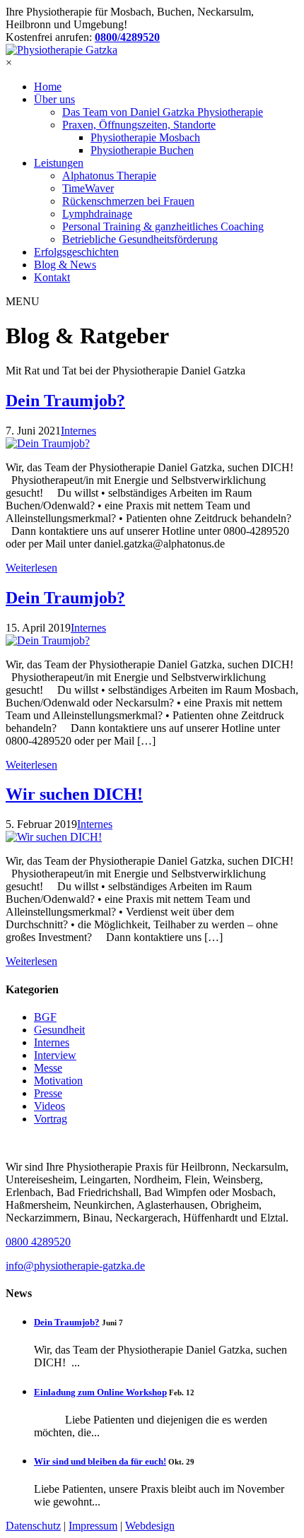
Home (48, 87)
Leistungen (58, 163)
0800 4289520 (38, 1242)
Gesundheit (59, 1030)
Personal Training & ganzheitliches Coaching (163, 226)
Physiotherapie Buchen (142, 150)
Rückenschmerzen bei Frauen (128, 201)
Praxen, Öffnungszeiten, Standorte (139, 125)
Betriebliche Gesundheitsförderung (140, 239)
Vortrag (50, 1119)
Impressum (93, 1526)
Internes (51, 1042)
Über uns (54, 99)
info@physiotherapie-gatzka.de (75, 1266)
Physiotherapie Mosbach (145, 137)
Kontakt (52, 277)
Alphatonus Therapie (109, 176)
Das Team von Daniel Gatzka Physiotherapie (162, 112)
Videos (49, 1106)
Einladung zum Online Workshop (100, 1392)
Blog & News (65, 265)
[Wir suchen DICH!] (152, 837)
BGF (45, 1017)
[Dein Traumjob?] (152, 443)
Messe (48, 1068)
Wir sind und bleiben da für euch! (100, 1461)
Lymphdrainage (97, 214)
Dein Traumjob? (65, 400)
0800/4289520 (127, 37)
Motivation (58, 1081)
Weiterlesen (31, 568)
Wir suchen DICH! (74, 794)
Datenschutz (33, 1526)
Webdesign (150, 1526)
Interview (55, 1055)
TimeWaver (88, 188)
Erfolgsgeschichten (76, 252)
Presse (48, 1093)
